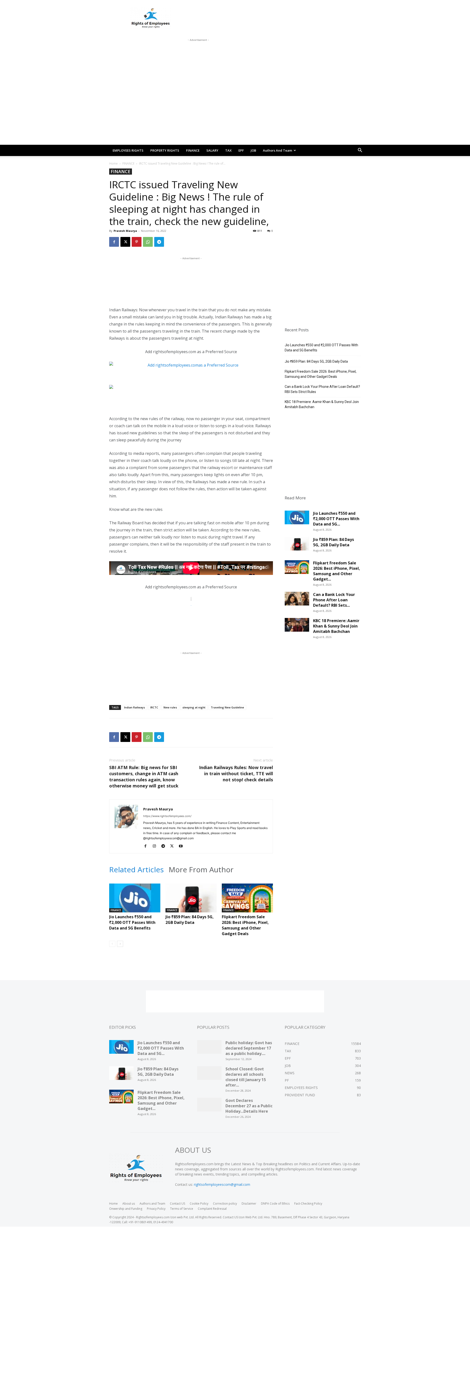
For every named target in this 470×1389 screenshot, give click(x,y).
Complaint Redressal (212, 1209)
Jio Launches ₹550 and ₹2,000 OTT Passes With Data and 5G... (336, 519)
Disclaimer (249, 1203)
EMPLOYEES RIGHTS (128, 150)
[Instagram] (156, 846)
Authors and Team (277, 150)
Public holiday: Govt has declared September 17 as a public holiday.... (248, 1048)
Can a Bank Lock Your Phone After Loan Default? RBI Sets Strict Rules (322, 389)
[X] (125, 242)
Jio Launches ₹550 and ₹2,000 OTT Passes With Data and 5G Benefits (132, 922)
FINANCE (193, 150)
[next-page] (120, 944)
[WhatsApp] (148, 242)
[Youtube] (182, 846)
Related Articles (136, 869)
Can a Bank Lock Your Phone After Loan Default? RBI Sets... (334, 600)
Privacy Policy (156, 1209)
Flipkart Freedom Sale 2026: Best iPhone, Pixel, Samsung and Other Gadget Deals (245, 925)
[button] (360, 150)
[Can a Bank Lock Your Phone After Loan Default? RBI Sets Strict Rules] (297, 600)
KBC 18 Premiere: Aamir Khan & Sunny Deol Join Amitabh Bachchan (322, 404)
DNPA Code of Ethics (275, 1203)
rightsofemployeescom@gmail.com (222, 1184)
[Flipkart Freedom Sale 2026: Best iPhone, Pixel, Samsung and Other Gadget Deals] (247, 901)
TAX (228, 150)
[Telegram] (159, 242)
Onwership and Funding (125, 1209)
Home (113, 163)
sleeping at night (193, 707)
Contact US (177, 1203)
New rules (170, 707)
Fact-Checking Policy (308, 1203)
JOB (253, 150)
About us (128, 1203)
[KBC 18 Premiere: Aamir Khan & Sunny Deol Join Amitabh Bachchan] (297, 626)
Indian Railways (134, 707)
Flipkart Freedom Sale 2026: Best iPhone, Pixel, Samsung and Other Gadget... (336, 571)
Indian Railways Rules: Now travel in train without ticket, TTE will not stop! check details (236, 773)
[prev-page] (112, 944)
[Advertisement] (198, 54)
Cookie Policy (199, 1203)
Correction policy (225, 1203)
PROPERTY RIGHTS (164, 150)
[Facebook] (114, 242)
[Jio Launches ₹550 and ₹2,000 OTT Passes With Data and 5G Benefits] (134, 901)
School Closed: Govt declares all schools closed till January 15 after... (245, 1077)
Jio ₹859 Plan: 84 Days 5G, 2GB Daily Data (189, 919)
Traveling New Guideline (227, 707)
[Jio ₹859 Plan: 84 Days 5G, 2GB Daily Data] (191, 901)
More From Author (201, 869)
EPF (241, 150)
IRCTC (154, 707)
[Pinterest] (136, 242)
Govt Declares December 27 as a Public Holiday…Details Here (248, 1106)
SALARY (212, 150)
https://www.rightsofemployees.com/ (167, 816)
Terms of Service (181, 1209)
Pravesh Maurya (125, 231)
